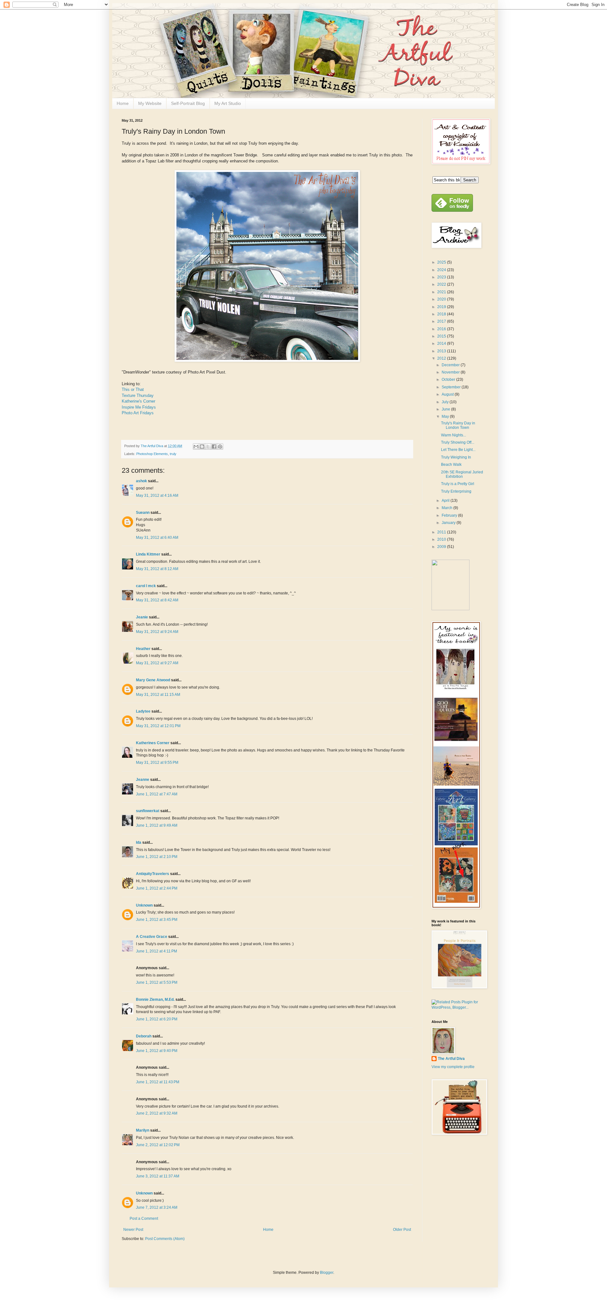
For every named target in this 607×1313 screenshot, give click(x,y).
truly (173, 454)
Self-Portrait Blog (188, 103)
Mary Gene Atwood (153, 680)
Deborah (143, 1036)
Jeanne (142, 779)
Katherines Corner (152, 743)
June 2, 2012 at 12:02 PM (158, 1145)
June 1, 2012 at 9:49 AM (156, 825)
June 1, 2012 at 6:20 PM (156, 1019)
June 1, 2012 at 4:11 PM (156, 951)
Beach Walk (451, 464)
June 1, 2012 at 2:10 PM (156, 856)
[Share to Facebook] (214, 446)
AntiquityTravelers (152, 874)
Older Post (402, 1229)
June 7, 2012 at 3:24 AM (156, 1207)
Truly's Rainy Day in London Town (458, 425)
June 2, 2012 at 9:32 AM (156, 1113)
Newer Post (133, 1229)
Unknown (144, 905)
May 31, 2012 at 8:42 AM (157, 600)
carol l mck (146, 586)
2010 (442, 539)
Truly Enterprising (456, 491)
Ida (138, 842)
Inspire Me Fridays (139, 407)
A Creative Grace (151, 936)
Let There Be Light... (458, 449)
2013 (442, 351)
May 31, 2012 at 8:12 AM (157, 569)
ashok (142, 481)
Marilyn (142, 1130)
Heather (143, 649)
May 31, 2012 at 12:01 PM (158, 726)
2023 (442, 277)
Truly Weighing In (456, 457)
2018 (442, 314)
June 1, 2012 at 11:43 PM (157, 1082)
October (449, 379)
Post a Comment (144, 1218)
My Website (150, 103)
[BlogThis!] (202, 446)
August (448, 394)
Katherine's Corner (138, 401)
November (451, 372)
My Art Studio (227, 103)
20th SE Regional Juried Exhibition (462, 474)
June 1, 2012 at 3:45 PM (156, 919)
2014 (442, 343)
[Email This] (196, 446)
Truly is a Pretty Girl (457, 484)
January (449, 522)
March (447, 508)
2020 (442, 299)
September (452, 387)
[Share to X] (208, 446)
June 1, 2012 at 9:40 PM (156, 1051)
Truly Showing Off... (457, 442)
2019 (442, 307)
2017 (442, 321)
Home (123, 103)
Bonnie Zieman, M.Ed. (155, 999)
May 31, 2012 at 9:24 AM (157, 631)
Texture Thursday (138, 395)
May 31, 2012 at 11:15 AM (158, 694)
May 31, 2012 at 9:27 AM (157, 663)
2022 (442, 284)
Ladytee (143, 711)
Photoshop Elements (152, 454)
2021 (442, 292)
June (446, 409)
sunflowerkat (148, 811)
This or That (133, 389)
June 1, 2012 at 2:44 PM (156, 888)
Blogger (326, 1272)
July (446, 402)
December (451, 365)
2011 (442, 532)
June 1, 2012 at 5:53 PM (156, 982)
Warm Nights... (453, 435)
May (446, 416)
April (446, 500)
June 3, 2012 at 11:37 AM (157, 1176)
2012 (442, 358)
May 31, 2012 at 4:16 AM (157, 495)
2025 (442, 262)
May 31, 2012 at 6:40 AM (157, 537)
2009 (442, 546)
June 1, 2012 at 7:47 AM (156, 794)
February (450, 515)
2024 (442, 270)
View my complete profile (453, 1067)
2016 (442, 329)
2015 (442, 336)
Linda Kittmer (148, 554)
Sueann (143, 512)
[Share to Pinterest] (220, 446)
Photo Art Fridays (138, 412)
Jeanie (142, 617)
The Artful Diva (451, 1058)
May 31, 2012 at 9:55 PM (157, 762)
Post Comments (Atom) (165, 1239)
